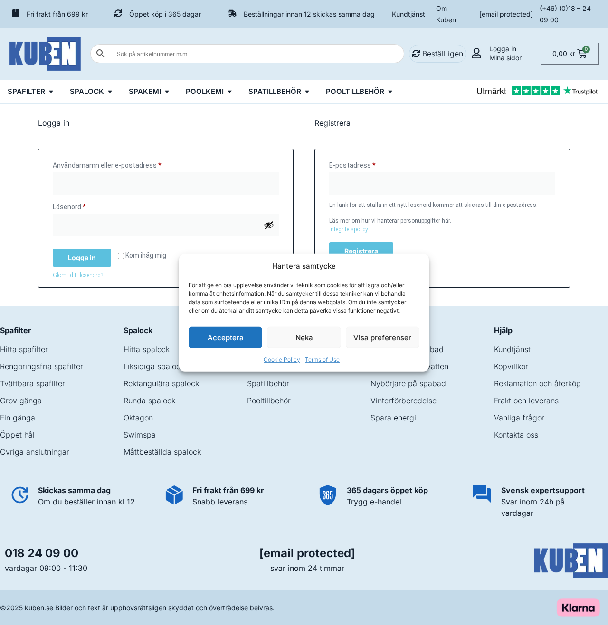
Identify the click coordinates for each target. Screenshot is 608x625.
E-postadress (371, 164)
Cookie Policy (282, 359)
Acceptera (226, 337)
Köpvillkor (511, 366)
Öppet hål (17, 434)
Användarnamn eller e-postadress (126, 164)
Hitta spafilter (24, 349)
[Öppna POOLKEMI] (229, 91)
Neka (304, 337)
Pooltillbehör (269, 400)
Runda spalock (149, 400)
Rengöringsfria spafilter (41, 366)
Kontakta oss (516, 434)
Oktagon (138, 417)
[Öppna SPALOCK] (110, 91)
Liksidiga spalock (154, 366)
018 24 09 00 (41, 553)
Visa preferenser (382, 337)
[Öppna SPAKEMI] (167, 91)
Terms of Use (322, 359)
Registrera (361, 251)
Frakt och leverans (526, 400)
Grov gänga (21, 400)
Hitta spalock (147, 349)
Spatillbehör (268, 383)
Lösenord (88, 205)
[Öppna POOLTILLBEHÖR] (390, 91)
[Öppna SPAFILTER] (51, 91)
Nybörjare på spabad (408, 383)
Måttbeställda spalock (162, 452)
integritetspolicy (348, 229)
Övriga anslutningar (34, 452)
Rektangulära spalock (161, 383)
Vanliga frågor (519, 417)
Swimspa (140, 434)
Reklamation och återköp (537, 383)
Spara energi (393, 417)
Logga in (82, 257)
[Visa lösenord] (269, 225)
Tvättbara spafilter (32, 383)
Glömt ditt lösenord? (78, 275)
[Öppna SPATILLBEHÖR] (307, 91)
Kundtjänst (408, 14)
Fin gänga (17, 417)
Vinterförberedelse (403, 400)
